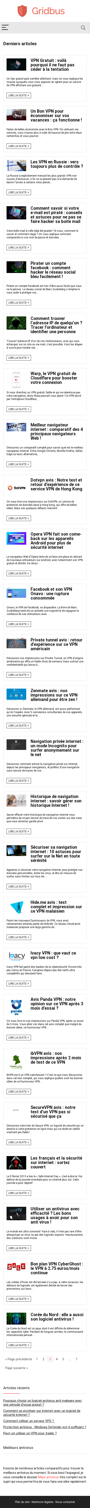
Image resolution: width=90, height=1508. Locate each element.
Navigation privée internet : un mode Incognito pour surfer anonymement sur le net (57, 748)
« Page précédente (18, 1359)
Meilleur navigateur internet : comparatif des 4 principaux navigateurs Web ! (57, 431)
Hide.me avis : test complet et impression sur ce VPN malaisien (56, 907)
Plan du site (22, 1502)
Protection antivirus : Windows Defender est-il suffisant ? (44, 1427)
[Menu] (5, 28)
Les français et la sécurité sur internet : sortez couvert (56, 1163)
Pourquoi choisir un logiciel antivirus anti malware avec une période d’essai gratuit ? (42, 1403)
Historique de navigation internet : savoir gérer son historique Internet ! (56, 801)
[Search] (83, 28)
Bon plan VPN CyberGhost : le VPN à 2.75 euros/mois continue (57, 1268)
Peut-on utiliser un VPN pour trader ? (30, 1433)
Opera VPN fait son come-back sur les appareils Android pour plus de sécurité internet (56, 541)
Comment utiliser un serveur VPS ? (29, 1421)
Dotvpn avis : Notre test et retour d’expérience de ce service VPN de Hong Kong (56, 484)
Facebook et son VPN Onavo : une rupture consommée (51, 594)
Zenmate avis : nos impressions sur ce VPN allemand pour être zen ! (54, 695)
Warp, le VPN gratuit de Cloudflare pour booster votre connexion (54, 378)
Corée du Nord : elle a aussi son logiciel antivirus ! (57, 1317)
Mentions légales (42, 1502)
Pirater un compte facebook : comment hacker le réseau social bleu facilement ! (53, 270)
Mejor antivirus (48, 1477)
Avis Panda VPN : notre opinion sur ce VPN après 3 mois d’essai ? (57, 1004)
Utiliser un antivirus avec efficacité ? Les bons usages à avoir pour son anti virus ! (55, 1215)
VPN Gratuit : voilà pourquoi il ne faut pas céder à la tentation (52, 65)
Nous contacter (65, 1502)
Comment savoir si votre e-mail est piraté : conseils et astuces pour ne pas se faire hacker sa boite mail (56, 215)
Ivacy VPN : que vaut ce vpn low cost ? (53, 955)
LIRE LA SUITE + (19, 95)
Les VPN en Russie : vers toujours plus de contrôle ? (57, 164)
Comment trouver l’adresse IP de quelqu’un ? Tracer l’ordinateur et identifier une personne (56, 325)
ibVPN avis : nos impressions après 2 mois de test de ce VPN (56, 1058)
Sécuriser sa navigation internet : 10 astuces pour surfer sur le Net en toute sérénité (56, 854)
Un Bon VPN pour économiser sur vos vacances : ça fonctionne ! (56, 116)
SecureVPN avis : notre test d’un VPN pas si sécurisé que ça (53, 1112)
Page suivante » (16, 1368)
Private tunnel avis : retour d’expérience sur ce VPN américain (57, 644)
